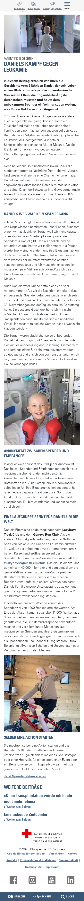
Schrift (46, 896)
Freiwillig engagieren (52, 8)
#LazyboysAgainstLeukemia (25, 563)
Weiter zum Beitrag (20, 807)
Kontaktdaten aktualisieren (38, 860)
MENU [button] (67, 8)
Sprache (16, 896)
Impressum (52, 867)
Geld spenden (34, 8)
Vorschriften (56, 853)
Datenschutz (33, 867)
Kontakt (11, 860)
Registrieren (19, 8)
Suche (70, 896)
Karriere (72, 853)
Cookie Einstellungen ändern (26, 853)
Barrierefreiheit (68, 860)
